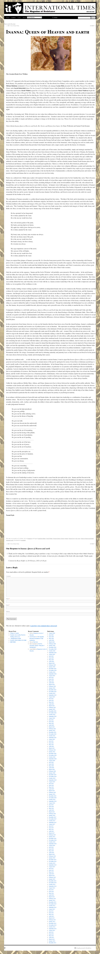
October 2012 (52, 927)
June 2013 (51, 912)
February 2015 (52, 877)
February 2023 (52, 707)
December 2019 (52, 774)
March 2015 (52, 875)
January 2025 (52, 666)
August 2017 (52, 824)
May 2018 (51, 808)
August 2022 (52, 718)
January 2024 (52, 688)
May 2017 (51, 829)
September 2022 (52, 716)
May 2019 (51, 787)
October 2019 (52, 778)
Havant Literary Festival (58, 538)
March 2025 (52, 663)
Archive (13, 17)
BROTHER (13, 642)
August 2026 (52, 633)
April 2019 (51, 789)
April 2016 (51, 852)
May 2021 (51, 744)
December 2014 (52, 881)
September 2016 (52, 843)
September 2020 (52, 758)
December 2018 (52, 796)
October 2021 (52, 735)
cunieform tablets (42, 538)
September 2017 (52, 822)
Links (19, 17)
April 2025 (51, 661)
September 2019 (52, 780)
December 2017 (52, 817)
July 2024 (51, 677)
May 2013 (51, 914)
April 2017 (51, 831)
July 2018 (51, 804)
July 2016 (51, 847)
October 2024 (52, 672)
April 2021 (51, 746)
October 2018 (52, 799)
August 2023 (52, 697)
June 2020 (51, 764)
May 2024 (51, 681)
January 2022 (52, 730)
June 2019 (51, 785)
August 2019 (52, 781)
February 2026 (52, 643)
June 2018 (51, 806)
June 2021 (51, 743)
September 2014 (52, 886)
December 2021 (52, 732)
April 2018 (51, 810)
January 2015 (52, 879)
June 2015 (51, 870)
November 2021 (52, 734)
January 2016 (52, 858)
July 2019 (51, 783)
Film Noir (35, 642)
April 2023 (51, 704)
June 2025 (51, 658)
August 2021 (52, 739)
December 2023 (52, 689)
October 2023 (52, 693)
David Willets (49, 538)
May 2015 (51, 872)
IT (4, 948)
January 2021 (52, 751)
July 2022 (51, 720)
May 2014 (51, 893)
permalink (23, 540)
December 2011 (52, 942)
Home (7, 17)
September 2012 (52, 928)
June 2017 (51, 827)
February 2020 (52, 771)
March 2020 (52, 769)
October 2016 (52, 842)
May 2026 (51, 638)
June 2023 (51, 700)
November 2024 (52, 670)
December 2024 (52, 668)
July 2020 (51, 762)
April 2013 (51, 916)
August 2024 (52, 675)
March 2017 (52, 833)
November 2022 (52, 712)
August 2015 (52, 866)
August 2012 (52, 930)
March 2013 (52, 918)
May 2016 (51, 850)
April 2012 (51, 937)
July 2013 (51, 911)
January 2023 (52, 709)
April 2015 (51, 873)
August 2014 (52, 888)
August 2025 (52, 654)
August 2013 (52, 909)
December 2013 (52, 902)
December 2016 (52, 838)
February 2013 (52, 919)
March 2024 (52, 684)
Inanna (66, 538)
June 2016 (51, 849)
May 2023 (51, 702)
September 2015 (52, 865)
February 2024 (52, 686)
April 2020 (51, 767)
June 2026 (51, 636)
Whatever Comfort (14, 633)
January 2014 (52, 900)
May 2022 (51, 723)
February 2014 (52, 898)
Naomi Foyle (72, 538)
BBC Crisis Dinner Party (12, 25)
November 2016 (52, 840)
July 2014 (51, 889)
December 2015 (52, 859)
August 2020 (52, 760)
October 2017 (52, 820)
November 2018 (52, 797)
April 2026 (51, 640)
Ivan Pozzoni (33, 636)
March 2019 (52, 790)
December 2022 (52, 711)
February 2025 (52, 665)
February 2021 (52, 750)
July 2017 (51, 826)
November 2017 (52, 819)
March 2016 (52, 854)
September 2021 (52, 737)
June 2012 (51, 934)
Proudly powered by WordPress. (84, 948)
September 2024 (52, 674)
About (24, 17)
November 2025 (52, 649)
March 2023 (52, 705)
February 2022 (52, 728)
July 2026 (51, 635)
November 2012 (52, 925)
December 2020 (52, 753)
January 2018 (52, 815)
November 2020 (52, 755)
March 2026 (52, 642)
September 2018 (52, 801)
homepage (30, 538)
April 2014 (51, 895)
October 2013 (52, 905)
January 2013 (52, 921)
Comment (8, 576)
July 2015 (51, 868)
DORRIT (93, 25)
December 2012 (52, 923)
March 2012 (52, 939)
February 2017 (52, 835)
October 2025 (52, 651)
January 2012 (52, 941)
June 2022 (51, 721)
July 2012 (51, 932)
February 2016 (52, 856)
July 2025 (51, 656)
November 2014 (52, 882)
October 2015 (52, 863)
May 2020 (51, 766)
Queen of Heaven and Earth (87, 538)
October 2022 (52, 714)
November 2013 (52, 904)
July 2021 (51, 741)
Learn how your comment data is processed (43, 626)
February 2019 (52, 792)
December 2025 (52, 647)
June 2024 (51, 679)
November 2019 (52, 776)
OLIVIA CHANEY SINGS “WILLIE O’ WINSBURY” (37, 645)
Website (8, 611)
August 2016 (52, 845)
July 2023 (51, 698)
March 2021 (52, 748)
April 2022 (51, 725)
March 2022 (52, 727)
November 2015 (52, 861)
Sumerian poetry (10, 540)
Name (8, 598)
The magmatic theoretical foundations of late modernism (37, 638)
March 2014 (52, 896)
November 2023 (52, 691)
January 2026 (52, 645)
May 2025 (51, 659)
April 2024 (51, 682)
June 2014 (51, 891)
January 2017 (52, 836)
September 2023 (52, 695)
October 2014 (52, 884)
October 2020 (52, 757)
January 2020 (52, 773)
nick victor (77, 538)
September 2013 (52, 907)
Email (8, 605)
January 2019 (52, 794)
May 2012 (51, 935)
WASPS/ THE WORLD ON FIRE (18, 640)
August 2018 (52, 803)
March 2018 (52, 812)
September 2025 (52, 652)
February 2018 (52, 813)
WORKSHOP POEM (15, 638)
